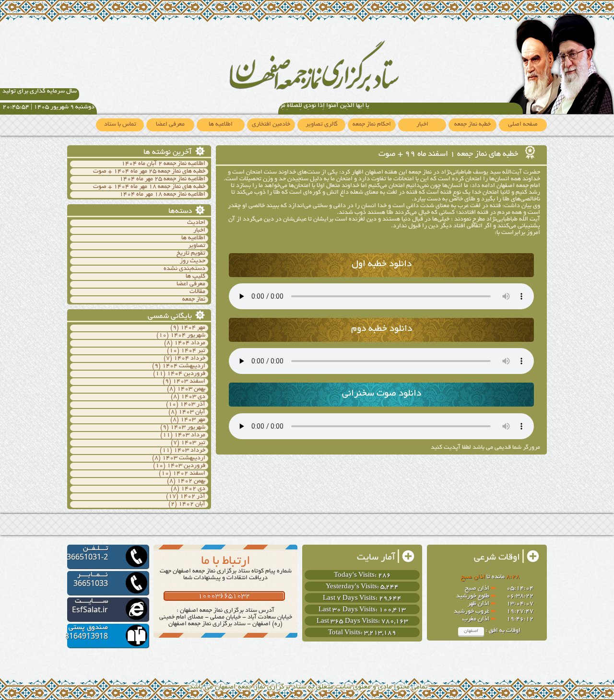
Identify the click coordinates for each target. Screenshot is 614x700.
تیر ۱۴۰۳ (193, 443)
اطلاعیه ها (221, 124)
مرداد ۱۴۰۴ (189, 343)
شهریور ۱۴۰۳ (187, 427)
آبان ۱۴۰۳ (191, 412)
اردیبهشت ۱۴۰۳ (183, 458)
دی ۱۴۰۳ (193, 397)
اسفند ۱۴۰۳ (189, 381)
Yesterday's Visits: (353, 587)
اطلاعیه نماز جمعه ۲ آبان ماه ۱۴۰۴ (163, 164)
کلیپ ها (195, 276)
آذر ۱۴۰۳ (192, 404)
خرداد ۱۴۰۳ (189, 450)
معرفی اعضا (170, 124)
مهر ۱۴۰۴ (192, 328)
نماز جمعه (193, 299)
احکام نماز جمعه (372, 124)
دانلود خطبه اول (382, 264)
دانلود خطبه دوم (381, 329)
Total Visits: (346, 633)
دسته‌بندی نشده (184, 269)
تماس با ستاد (120, 124)
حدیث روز (192, 261)
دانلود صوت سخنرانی (381, 394)
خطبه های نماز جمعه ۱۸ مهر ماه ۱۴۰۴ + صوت (149, 187)
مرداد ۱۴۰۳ (189, 435)
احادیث (196, 223)
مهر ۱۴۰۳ (192, 420)
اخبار (422, 124)
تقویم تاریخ (191, 253)
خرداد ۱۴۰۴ (189, 358)
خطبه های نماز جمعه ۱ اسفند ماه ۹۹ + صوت (449, 154)
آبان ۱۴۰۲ (191, 504)
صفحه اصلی (523, 124)
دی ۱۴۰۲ (193, 489)
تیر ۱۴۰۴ (193, 351)
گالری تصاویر (322, 124)
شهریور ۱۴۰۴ (187, 335)
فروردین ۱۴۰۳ (186, 466)
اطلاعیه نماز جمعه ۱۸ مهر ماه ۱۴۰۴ (162, 194)
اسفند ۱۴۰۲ (189, 473)
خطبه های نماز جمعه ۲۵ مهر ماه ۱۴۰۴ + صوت (149, 171)
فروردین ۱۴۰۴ (186, 374)
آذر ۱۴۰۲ (192, 496)
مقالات (197, 292)
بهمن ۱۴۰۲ (191, 481)
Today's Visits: (356, 575)
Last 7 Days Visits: (351, 598)
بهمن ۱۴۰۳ (191, 389)
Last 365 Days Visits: (349, 621)
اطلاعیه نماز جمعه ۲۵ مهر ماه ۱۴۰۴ (162, 179)
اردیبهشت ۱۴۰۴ (183, 366)
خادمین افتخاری (271, 124)
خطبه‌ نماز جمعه (472, 124)
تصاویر (196, 246)
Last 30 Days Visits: (349, 610)
